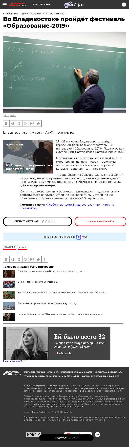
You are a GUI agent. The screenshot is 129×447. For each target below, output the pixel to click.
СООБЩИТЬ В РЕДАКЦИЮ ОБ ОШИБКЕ (100, 376)
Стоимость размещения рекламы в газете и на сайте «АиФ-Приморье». (84, 372)
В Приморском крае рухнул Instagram (37, 282)
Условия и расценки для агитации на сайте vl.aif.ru (51, 376)
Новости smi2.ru (14, 361)
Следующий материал (66, 438)
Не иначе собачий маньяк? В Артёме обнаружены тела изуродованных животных (60, 314)
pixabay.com (9, 115)
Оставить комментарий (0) (100, 221)
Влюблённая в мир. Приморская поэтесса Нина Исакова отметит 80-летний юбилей (61, 292)
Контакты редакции (34, 372)
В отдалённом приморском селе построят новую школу (47, 303)
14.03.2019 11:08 (10, 13)
